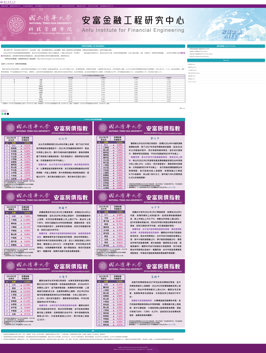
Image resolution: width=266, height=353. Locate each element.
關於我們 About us (15, 6)
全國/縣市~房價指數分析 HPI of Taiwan (198, 51)
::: (1, 42)
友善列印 (4, 111)
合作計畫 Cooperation (68, 6)
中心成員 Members (28, 6)
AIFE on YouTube (93, 6)
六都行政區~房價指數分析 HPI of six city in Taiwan (201, 54)
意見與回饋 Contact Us (106, 6)
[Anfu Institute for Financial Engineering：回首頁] (8, 2)
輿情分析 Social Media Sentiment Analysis (199, 56)
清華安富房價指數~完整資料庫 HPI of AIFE (199, 49)
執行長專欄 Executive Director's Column (47, 6)
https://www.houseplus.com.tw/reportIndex (51, 59)
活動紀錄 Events (81, 6)
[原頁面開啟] (46, 155)
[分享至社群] (2, 114)
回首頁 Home (4, 6)
